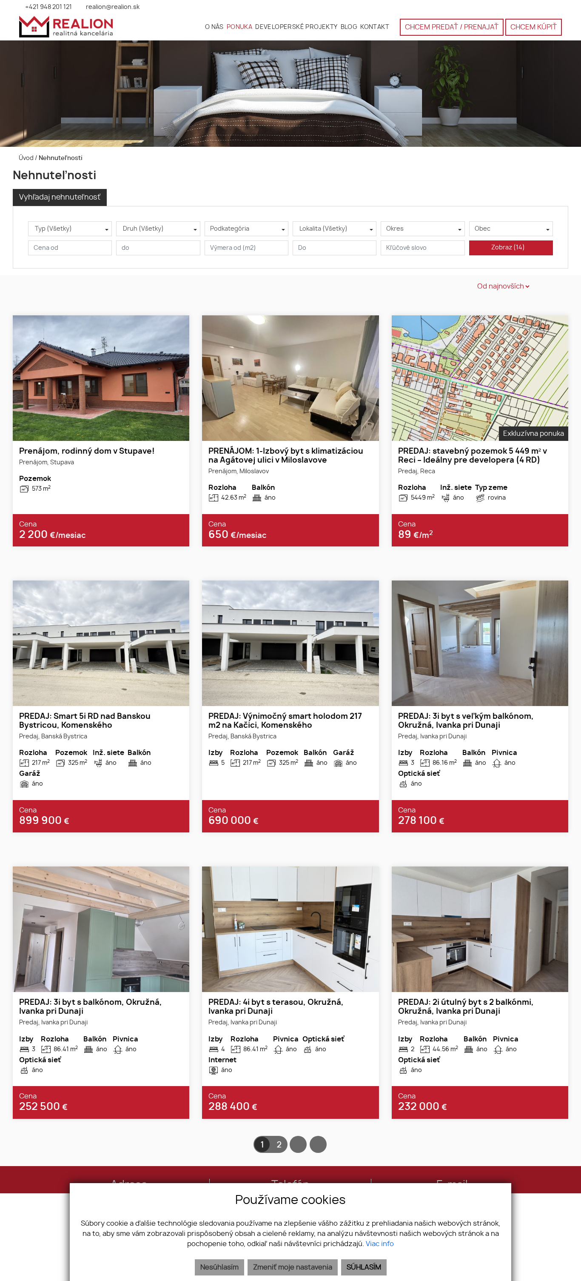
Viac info (380, 1244)
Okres (395, 229)
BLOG (349, 27)
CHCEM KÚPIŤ (533, 27)
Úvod (25, 158)
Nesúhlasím (219, 1267)
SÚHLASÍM (364, 1267)
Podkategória (229, 229)
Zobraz (508, 248)
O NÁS (214, 27)
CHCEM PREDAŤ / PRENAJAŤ (451, 27)
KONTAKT (374, 27)
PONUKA (239, 27)
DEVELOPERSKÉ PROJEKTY (296, 27)
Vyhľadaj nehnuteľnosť (59, 197)
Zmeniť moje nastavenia (292, 1267)
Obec (482, 229)
